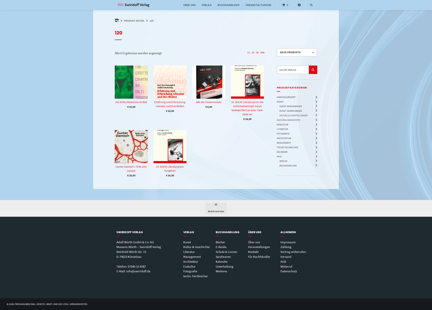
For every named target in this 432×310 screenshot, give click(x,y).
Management (192, 257)
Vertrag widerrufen (293, 252)
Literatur (189, 252)
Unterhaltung (224, 266)
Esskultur (189, 266)
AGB (283, 261)
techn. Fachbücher (195, 276)
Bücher (220, 242)
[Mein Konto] (299, 5)
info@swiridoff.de (138, 271)
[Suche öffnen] (311, 5)
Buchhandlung (229, 5)
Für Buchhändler (259, 257)
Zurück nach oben (216, 211)
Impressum (288, 242)
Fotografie (190, 271)
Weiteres (221, 271)
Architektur (190, 261)
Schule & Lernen (226, 252)
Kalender (222, 261)
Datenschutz (288, 271)
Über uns (189, 5)
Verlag (207, 5)
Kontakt (253, 252)
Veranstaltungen (258, 5)
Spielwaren (223, 257)
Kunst (187, 242)
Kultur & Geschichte (196, 247)
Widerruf (286, 266)
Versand (285, 257)
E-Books (221, 247)
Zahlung (285, 247)
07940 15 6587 (137, 266)
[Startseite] (134, 5)
